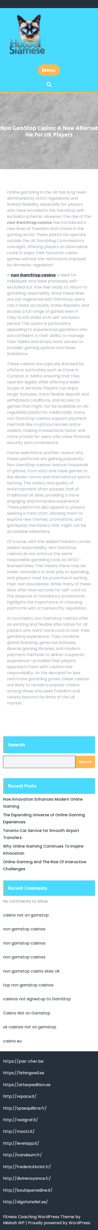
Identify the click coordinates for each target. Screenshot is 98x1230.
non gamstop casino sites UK (31, 971)
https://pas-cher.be (23, 1061)
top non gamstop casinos (28, 985)
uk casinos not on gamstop (29, 1027)
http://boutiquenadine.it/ (28, 1190)
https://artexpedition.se (27, 1085)
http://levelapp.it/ (21, 1143)
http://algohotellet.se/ (25, 1202)
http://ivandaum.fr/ (22, 1155)
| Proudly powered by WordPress (58, 1223)
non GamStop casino (33, 275)
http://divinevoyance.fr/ (27, 1178)
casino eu (12, 1041)
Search (16, 745)
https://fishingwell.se (23, 1073)
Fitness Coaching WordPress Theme (39, 1217)
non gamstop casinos (24, 929)
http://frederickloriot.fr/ (27, 1167)
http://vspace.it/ (19, 1096)
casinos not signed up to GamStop (37, 999)
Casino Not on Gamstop (26, 1013)
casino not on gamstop (26, 915)
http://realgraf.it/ (20, 1120)
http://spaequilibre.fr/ (25, 1108)
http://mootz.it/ (19, 1131)
